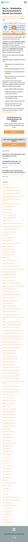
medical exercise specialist (9, 306)
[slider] (12, 34)
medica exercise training (8, 249)
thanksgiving (5, 520)
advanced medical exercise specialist (11, 193)
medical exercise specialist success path (12, 339)
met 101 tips (5, 463)
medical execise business (8, 252)
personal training (6, 491)
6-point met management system (10, 187)
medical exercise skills (8, 303)
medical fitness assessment (9, 409)
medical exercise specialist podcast (11, 333)
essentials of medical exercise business (12, 226)
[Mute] (19, 34)
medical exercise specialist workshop (11, 347)
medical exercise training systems (10, 392)
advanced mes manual (7, 206)
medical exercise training (8, 364)
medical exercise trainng (8, 394)
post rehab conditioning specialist (10, 500)
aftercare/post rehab (7, 209)
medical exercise (6, 257)
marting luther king (7, 240)
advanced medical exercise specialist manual (13, 196)
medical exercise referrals (8, 297)
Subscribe (14, 132)
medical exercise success (8, 356)
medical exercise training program (10, 386)
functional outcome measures (9, 232)
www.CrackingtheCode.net (9, 112)
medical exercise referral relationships (11, 294)
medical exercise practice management (11, 283)
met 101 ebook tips (7, 460)
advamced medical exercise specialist (11, 190)
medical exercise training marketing (11, 378)
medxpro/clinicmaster (7, 437)
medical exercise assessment (9, 260)
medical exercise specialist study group (12, 336)
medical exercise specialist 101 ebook (11, 308)
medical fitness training (8, 420)
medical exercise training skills (9, 389)
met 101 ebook (6, 457)
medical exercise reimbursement (10, 300)
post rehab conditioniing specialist (10, 497)
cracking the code (6, 220)
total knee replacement (8, 522)
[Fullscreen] (24, 34)
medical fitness (6, 406)
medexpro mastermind (7, 246)
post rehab (5, 494)
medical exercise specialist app (10, 314)
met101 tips (5, 480)
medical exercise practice (7, 165)
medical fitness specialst (8, 417)
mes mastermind (6, 448)
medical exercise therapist (8, 361)
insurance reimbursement (8, 237)
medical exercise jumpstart (9, 274)
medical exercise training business (10, 370)
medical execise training (8, 254)
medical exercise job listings (9, 272)
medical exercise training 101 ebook (11, 367)
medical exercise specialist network (11, 327)
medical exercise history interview (10, 266)
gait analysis (5, 235)
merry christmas (6, 440)
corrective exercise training (9, 217)
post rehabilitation (6, 514)
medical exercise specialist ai (9, 311)
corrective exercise (7, 212)
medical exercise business (7, 174)
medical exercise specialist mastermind (12, 324)
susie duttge (5, 517)
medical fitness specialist (13, 18)
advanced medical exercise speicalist (11, 203)
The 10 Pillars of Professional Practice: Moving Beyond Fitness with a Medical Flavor (13, 171)
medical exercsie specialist (9, 400)
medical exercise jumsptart (9, 277)
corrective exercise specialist (9, 215)
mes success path (6, 454)
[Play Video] (3, 34)
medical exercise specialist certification (12, 322)
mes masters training (7, 451)
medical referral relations (8, 423)
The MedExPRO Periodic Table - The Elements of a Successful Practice (11, 162)
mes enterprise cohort (7, 446)
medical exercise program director (10, 291)
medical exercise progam (8, 289)
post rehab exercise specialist (9, 505)
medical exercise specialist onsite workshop (13, 330)
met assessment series (8, 466)
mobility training (6, 485)
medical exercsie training (8, 403)
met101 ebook (5, 477)
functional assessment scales (9, 229)
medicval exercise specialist (9, 426)
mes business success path (9, 443)
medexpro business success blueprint (11, 243)
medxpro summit (6, 434)
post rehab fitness (7, 508)
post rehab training (7, 511)
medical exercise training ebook (10, 373)
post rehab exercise (7, 502)
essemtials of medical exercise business (12, 223)
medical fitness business (8, 411)
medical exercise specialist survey (10, 341)
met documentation (7, 471)
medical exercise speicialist (9, 353)
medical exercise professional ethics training (13, 286)
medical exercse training (8, 397)
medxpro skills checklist (8, 431)
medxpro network (6, 429)
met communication (7, 468)
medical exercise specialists (9, 16)
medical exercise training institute (10, 376)
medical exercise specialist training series (12, 344)
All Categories (5, 184)
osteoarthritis (5, 488)
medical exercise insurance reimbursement (12, 269)
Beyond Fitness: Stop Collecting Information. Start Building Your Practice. (13, 155)
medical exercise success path (9, 359)
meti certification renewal (8, 483)
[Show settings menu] (22, 34)
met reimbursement (7, 474)
